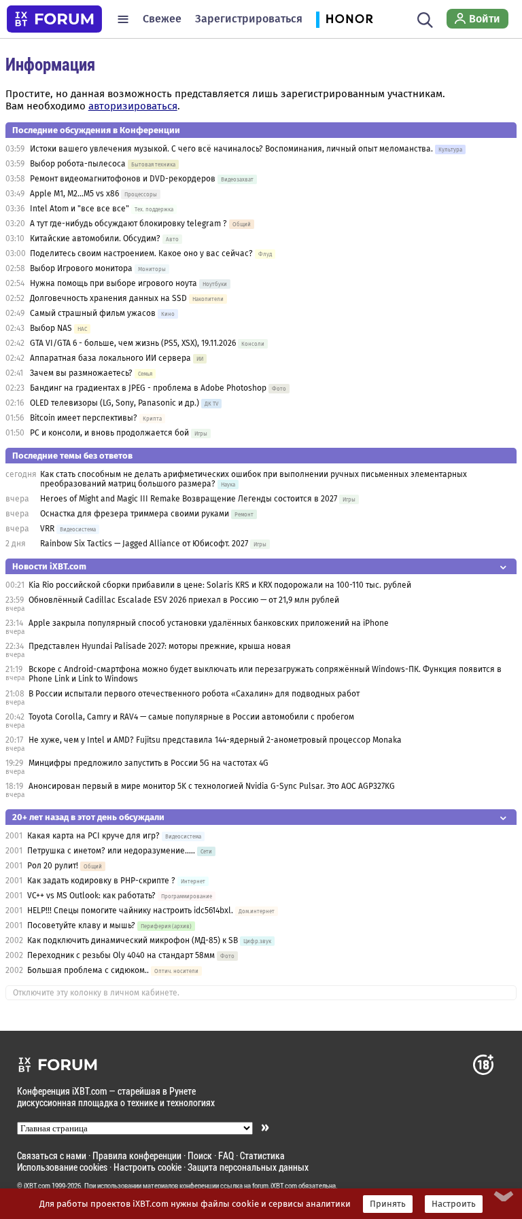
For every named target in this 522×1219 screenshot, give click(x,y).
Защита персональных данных (248, 1167)
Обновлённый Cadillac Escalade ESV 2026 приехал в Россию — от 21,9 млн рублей (184, 600)
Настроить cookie (147, 1167)
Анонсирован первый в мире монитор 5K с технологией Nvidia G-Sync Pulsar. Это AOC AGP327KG (212, 786)
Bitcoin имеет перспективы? (83, 418)
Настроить (454, 1204)
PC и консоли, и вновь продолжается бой (109, 433)
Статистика (262, 1155)
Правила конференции (136, 1155)
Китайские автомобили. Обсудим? (95, 238)
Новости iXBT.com (49, 566)
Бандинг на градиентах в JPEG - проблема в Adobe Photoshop (148, 388)
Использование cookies (62, 1167)
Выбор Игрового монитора (82, 268)
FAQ (226, 1155)
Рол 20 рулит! (52, 865)
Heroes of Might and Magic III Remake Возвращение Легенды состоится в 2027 (188, 499)
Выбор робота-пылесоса (78, 164)
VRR (47, 528)
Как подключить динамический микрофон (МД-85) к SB (132, 940)
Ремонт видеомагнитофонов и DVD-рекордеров (122, 178)
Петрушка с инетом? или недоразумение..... (111, 850)
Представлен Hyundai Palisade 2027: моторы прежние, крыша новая (160, 646)
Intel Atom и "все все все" (79, 208)
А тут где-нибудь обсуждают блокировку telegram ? (129, 223)
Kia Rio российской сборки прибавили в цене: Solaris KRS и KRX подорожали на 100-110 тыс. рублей (220, 585)
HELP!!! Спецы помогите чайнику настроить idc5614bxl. (130, 910)
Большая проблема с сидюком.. (88, 970)
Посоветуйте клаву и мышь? (81, 925)
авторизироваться (132, 106)
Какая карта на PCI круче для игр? (94, 836)
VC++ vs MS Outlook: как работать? (91, 895)
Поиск (200, 1155)
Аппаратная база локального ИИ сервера (110, 358)
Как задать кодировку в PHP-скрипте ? (101, 880)
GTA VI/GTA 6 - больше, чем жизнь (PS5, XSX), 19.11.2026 (133, 343)
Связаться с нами (51, 1155)
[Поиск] (425, 19)
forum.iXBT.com (274, 1185)
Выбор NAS (51, 328)
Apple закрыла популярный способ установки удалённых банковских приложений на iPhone (209, 623)
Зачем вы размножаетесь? (81, 373)
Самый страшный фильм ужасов (93, 313)
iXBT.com (37, 1185)
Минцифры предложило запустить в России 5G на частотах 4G (148, 763)
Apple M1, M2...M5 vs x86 (74, 193)
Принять (388, 1204)
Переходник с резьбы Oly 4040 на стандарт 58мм (121, 955)
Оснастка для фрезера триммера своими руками (134, 513)
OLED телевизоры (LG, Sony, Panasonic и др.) (114, 403)
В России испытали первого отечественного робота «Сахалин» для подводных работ (194, 694)
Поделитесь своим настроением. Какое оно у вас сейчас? (141, 253)
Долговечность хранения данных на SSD (109, 298)
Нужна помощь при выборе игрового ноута (114, 283)
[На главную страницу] (54, 19)
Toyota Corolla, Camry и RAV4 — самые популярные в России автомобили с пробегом (191, 717)
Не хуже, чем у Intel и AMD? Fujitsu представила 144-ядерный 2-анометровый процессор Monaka (215, 740)
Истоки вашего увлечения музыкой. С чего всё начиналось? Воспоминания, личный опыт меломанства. (231, 149)
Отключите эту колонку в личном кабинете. (96, 992)
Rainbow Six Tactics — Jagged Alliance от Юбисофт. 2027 (144, 543)
